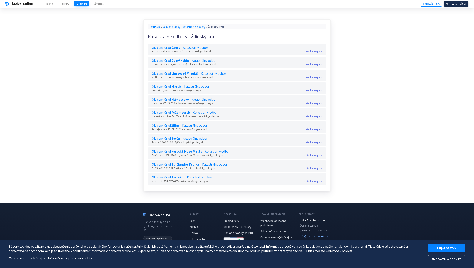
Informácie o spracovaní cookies (70, 258)
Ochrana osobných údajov (276, 237)
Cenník (193, 221)
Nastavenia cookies (446, 259)
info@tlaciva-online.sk (313, 236)
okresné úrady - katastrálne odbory (184, 27)
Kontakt (194, 227)
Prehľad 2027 (231, 221)
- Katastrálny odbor (237, 49)
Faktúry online (197, 239)
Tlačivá (193, 233)
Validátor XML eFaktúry (237, 227)
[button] (49, 4)
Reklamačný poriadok (273, 231)
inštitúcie (155, 27)
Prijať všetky (446, 248)
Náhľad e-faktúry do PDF (238, 233)
